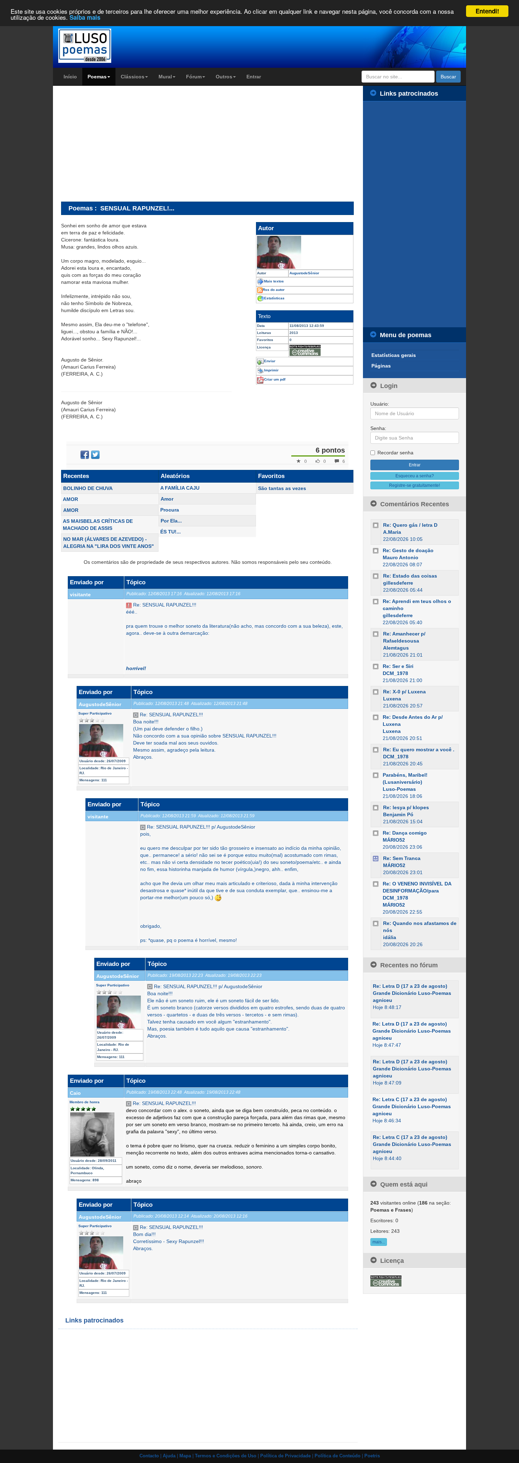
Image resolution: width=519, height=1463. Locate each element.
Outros (224, 76)
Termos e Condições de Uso (225, 1455)
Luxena (392, 698)
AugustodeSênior (100, 704)
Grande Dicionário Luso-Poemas (412, 993)
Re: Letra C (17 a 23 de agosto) (409, 1099)
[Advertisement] (120, 143)
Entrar (253, 76)
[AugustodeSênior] (304, 252)
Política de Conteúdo (337, 1455)
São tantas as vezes (282, 488)
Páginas (381, 366)
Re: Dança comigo (405, 833)
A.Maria (392, 532)
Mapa (185, 1455)
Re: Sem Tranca (401, 858)
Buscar (448, 76)
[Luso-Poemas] (104, 46)
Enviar (269, 361)
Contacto (149, 1455)
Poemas (97, 76)
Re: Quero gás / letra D (410, 525)
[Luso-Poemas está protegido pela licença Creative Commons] (385, 1280)
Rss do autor (274, 290)
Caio (75, 1093)
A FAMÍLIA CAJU (179, 488)
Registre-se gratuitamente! (414, 485)
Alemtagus (396, 648)
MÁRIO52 (394, 840)
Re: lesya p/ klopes (406, 807)
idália (389, 937)
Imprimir (271, 370)
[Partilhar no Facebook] (84, 454)
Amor (167, 499)
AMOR (70, 499)
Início (70, 76)
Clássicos (132, 76)
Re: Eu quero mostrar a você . (418, 749)
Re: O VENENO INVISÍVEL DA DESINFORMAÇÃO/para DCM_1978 (417, 891)
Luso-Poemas (399, 789)
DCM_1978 (395, 673)
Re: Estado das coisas (410, 576)
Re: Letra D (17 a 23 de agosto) (410, 986)
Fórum (194, 76)
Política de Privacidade (285, 1455)
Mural (165, 76)
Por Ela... (171, 521)
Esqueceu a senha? (414, 475)
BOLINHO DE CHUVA (88, 488)
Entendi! (487, 11)
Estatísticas (274, 298)
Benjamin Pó (398, 814)
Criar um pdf (274, 379)
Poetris (372, 1455)
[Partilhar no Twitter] (95, 454)
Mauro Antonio (400, 557)
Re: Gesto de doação (408, 550)
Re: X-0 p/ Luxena (404, 691)
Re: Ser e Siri (398, 666)
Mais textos (274, 281)
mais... (378, 1242)
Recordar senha (395, 452)
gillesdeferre (398, 583)
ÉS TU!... (170, 532)
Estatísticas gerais (393, 355)
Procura (169, 510)
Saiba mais (85, 17)
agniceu (382, 1000)
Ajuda (169, 1455)
